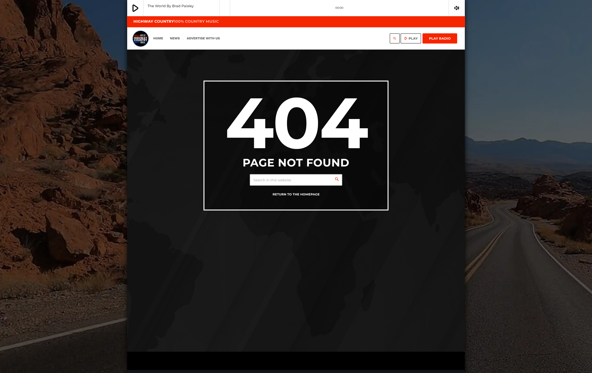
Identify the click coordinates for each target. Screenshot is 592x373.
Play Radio (440, 38)
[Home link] (140, 38)
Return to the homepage (296, 194)
